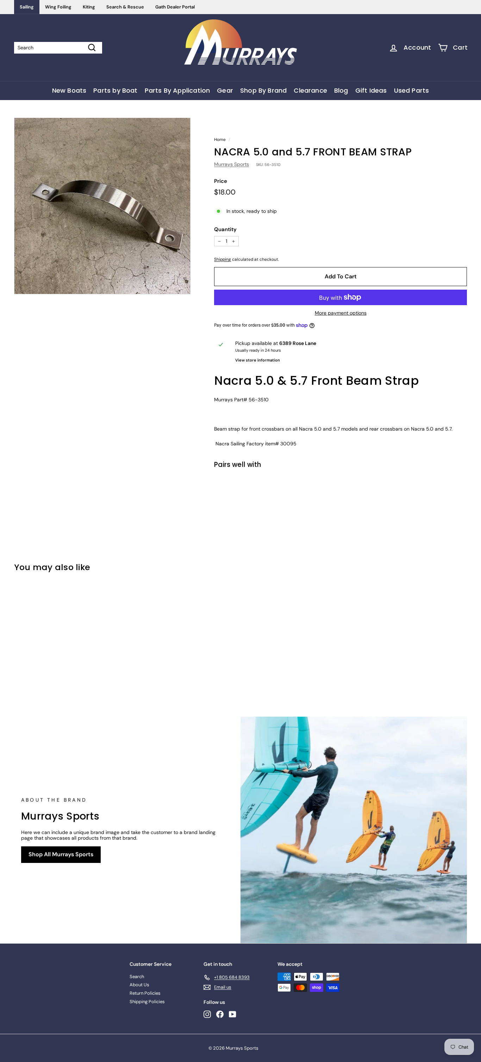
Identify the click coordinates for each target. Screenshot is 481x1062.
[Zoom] (102, 206)
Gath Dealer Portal (175, 7)
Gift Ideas (371, 90)
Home (220, 139)
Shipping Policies (147, 1002)
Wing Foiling (58, 7)
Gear (225, 90)
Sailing (27, 7)
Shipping (222, 259)
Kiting (89, 7)
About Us (139, 985)
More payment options (341, 313)
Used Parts (411, 90)
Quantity (225, 229)
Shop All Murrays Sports (61, 854)
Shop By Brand (263, 90)
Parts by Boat (115, 90)
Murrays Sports (231, 164)
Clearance (310, 90)
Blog (341, 90)
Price (220, 181)
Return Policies (145, 993)
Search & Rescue (125, 7)
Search (137, 977)
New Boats (69, 90)
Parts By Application (177, 90)
